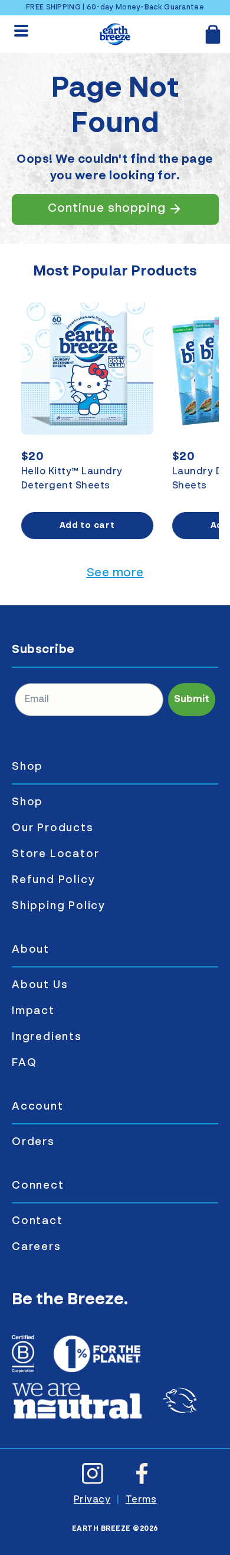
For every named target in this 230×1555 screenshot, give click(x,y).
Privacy (92, 1500)
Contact (37, 1221)
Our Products (53, 828)
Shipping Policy (59, 906)
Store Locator (55, 854)
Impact (33, 1011)
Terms (141, 1500)
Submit (191, 699)
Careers (36, 1247)
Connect (38, 1185)
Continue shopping (107, 209)
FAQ (24, 1063)
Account (38, 1106)
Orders (33, 1142)
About (31, 949)
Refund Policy (53, 880)
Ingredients (47, 1037)
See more (115, 573)
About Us (40, 985)
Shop (27, 767)
